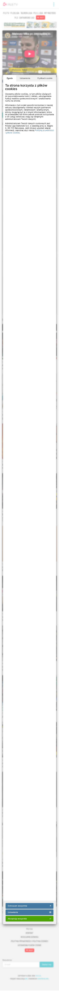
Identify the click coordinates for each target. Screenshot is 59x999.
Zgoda (10, 78)
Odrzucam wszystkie (17, 906)
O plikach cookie (44, 78)
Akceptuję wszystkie (17, 919)
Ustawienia (25, 78)
